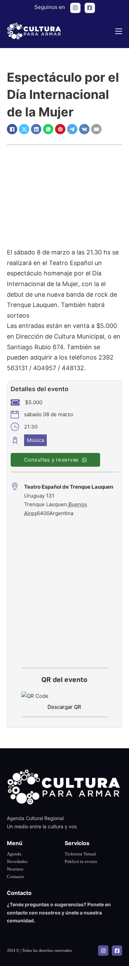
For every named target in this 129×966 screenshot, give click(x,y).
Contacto (15, 876)
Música (35, 440)
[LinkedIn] (36, 129)
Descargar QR (64, 707)
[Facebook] (12, 129)
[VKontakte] (84, 129)
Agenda (14, 853)
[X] (24, 129)
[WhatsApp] (48, 129)
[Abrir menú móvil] (118, 31)
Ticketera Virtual (80, 853)
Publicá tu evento (81, 861)
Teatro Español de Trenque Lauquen (68, 487)
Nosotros (15, 869)
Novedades (17, 861)
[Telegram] (72, 129)
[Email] (96, 129)
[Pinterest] (60, 129)
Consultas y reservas (51, 459)
